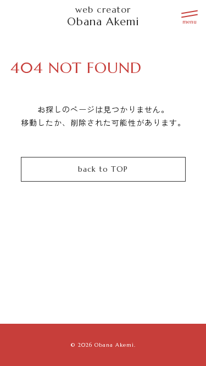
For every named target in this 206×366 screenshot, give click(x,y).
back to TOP (103, 169)
